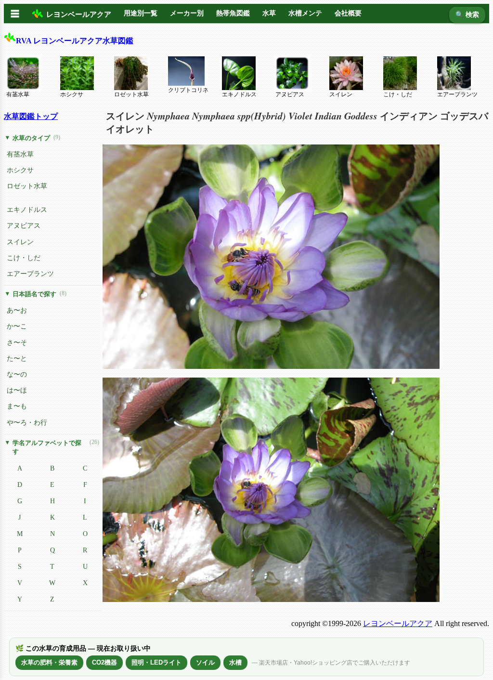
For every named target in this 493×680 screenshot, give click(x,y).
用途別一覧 (140, 13)
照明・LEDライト (156, 662)
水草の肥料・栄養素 (49, 662)
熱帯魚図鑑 (233, 13)
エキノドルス (239, 94)
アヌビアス (289, 94)
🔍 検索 (467, 14)
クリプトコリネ (188, 90)
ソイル (205, 662)
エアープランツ (457, 94)
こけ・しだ (397, 94)
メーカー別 (187, 13)
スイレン (340, 94)
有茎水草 (17, 94)
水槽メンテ (305, 13)
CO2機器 (104, 662)
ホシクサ (71, 94)
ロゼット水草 (131, 94)
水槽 (235, 662)
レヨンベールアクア (397, 623)
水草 (269, 13)
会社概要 (348, 13)
